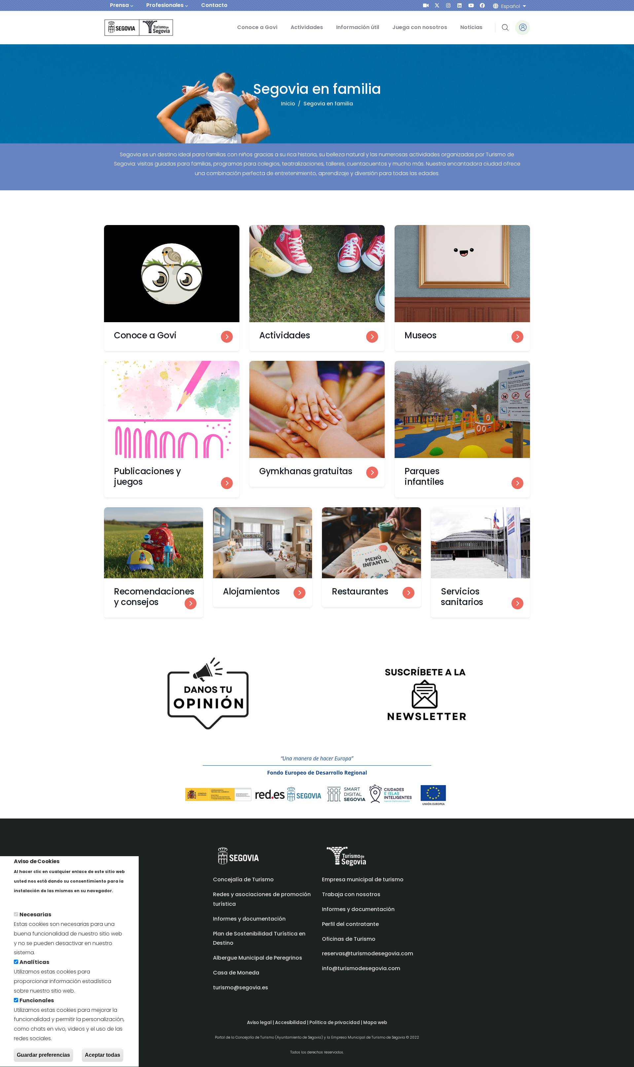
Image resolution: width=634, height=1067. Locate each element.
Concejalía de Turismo (243, 879)
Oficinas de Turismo (348, 939)
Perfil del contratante (350, 924)
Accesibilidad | (292, 1022)
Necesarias (35, 915)
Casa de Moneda (236, 972)
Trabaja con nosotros (351, 894)
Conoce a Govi (257, 27)
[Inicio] (129, 27)
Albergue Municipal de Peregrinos (257, 958)
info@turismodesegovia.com (361, 968)
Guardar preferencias (43, 1055)
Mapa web (375, 1022)
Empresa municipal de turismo (363, 879)
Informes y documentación (358, 909)
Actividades (307, 27)
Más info (25, 900)
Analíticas (34, 962)
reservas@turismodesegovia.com (367, 953)
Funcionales (36, 1000)
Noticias (471, 27)
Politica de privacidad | (336, 1022)
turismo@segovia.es (240, 987)
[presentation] (426, 5)
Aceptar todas (102, 1055)
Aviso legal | (261, 1022)
